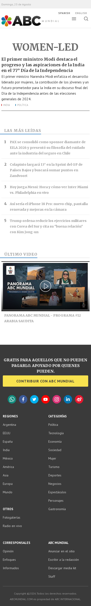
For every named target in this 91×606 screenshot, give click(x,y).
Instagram (56, 399)
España (8, 441)
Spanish (64, 13)
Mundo (7, 492)
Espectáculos (57, 492)
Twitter (34, 399)
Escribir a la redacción (63, 559)
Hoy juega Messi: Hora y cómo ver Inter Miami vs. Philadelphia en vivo (49, 190)
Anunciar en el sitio (61, 551)
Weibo (79, 399)
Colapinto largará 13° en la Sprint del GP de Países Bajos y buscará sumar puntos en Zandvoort (46, 170)
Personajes (55, 500)
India (6, 105)
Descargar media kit (62, 568)
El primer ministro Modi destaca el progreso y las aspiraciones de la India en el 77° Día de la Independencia (42, 64)
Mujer (52, 458)
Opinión (8, 551)
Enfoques (9, 559)
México (8, 458)
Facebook (23, 399)
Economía (55, 441)
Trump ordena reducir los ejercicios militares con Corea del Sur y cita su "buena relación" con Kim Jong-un (48, 226)
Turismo (54, 467)
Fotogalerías (11, 517)
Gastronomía (57, 509)
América (8, 467)
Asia (5, 475)
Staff (51, 576)
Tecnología (56, 433)
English (81, 13)
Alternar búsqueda (86, 19)
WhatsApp (12, 399)
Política (22, 105)
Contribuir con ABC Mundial (45, 381)
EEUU (6, 433)
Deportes (54, 475)
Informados (11, 568)
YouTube (45, 399)
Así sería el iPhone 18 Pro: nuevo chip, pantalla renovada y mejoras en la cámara (49, 207)
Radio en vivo (12, 526)
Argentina (9, 425)
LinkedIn (68, 399)
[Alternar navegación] (74, 19)
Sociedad (54, 450)
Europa (8, 484)
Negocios (54, 484)
